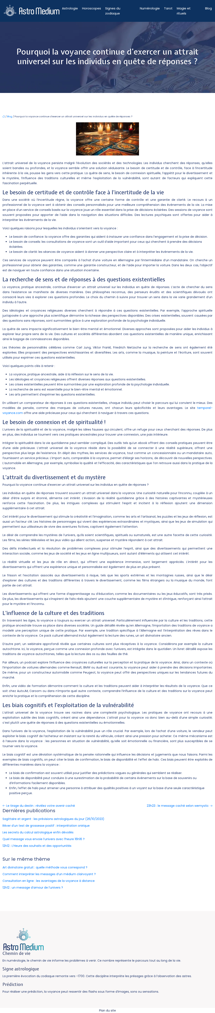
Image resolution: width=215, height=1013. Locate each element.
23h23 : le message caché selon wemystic (178, 806)
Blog (208, 8)
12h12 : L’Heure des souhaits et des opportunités (37, 846)
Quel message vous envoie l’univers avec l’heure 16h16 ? (44, 839)
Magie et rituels (184, 11)
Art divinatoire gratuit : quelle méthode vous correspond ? (45, 867)
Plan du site (107, 1010)
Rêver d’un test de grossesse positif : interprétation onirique (46, 826)
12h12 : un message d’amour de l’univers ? (33, 887)
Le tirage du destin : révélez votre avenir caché (40, 806)
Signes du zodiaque (112, 11)
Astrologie (70, 8)
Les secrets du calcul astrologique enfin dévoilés (38, 832)
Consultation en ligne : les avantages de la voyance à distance (49, 881)
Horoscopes (91, 8)
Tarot (168, 8)
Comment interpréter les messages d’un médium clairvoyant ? (49, 874)
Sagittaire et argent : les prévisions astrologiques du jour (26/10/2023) (53, 819)
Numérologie (150, 8)
